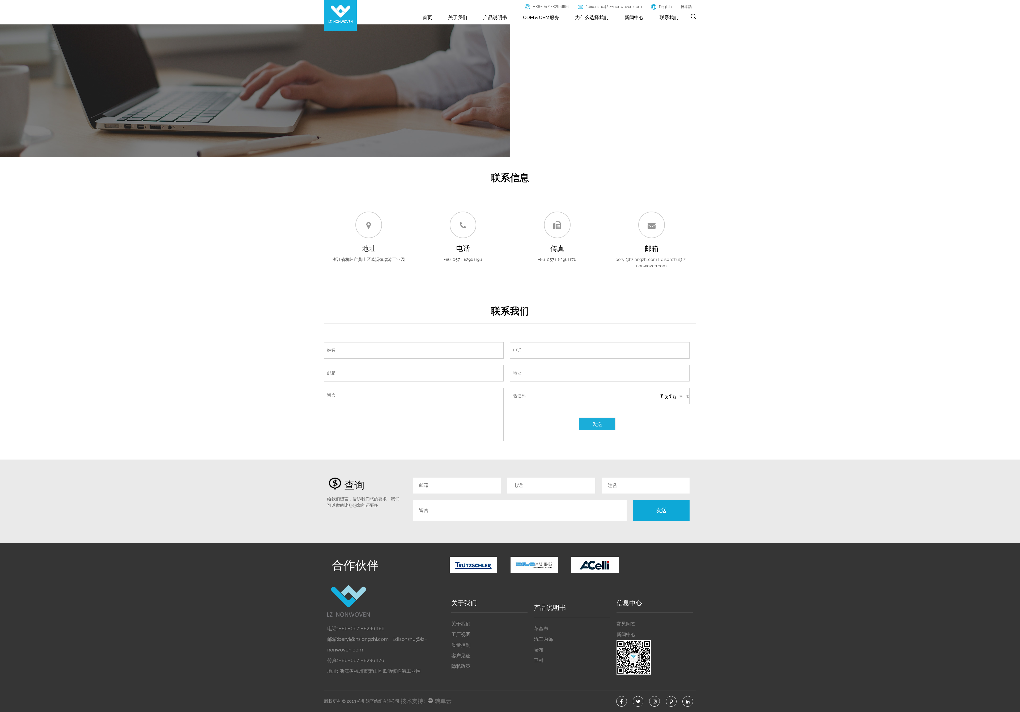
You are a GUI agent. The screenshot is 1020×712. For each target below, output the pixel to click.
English (665, 6)
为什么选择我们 (592, 17)
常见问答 (626, 624)
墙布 (538, 650)
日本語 (686, 6)
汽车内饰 (543, 639)
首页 (427, 17)
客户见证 (460, 656)
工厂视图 (460, 634)
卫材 (538, 660)
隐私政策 (460, 666)
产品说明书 (495, 17)
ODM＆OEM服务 (541, 17)
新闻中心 (634, 17)
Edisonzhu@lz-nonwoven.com (614, 6)
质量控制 (460, 645)
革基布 (541, 629)
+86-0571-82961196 (551, 6)
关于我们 (457, 17)
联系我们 (669, 17)
